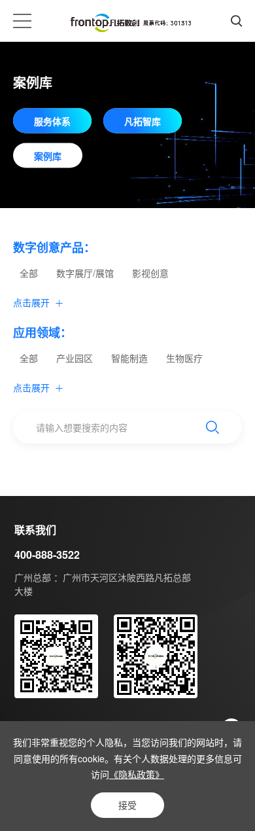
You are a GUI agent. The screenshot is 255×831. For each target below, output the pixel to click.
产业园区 (74, 357)
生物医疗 (184, 357)
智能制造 (129, 357)
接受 (127, 804)
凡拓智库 (142, 120)
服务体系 (52, 120)
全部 (29, 272)
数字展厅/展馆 (85, 272)
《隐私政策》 (136, 774)
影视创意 (150, 272)
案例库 (47, 155)
